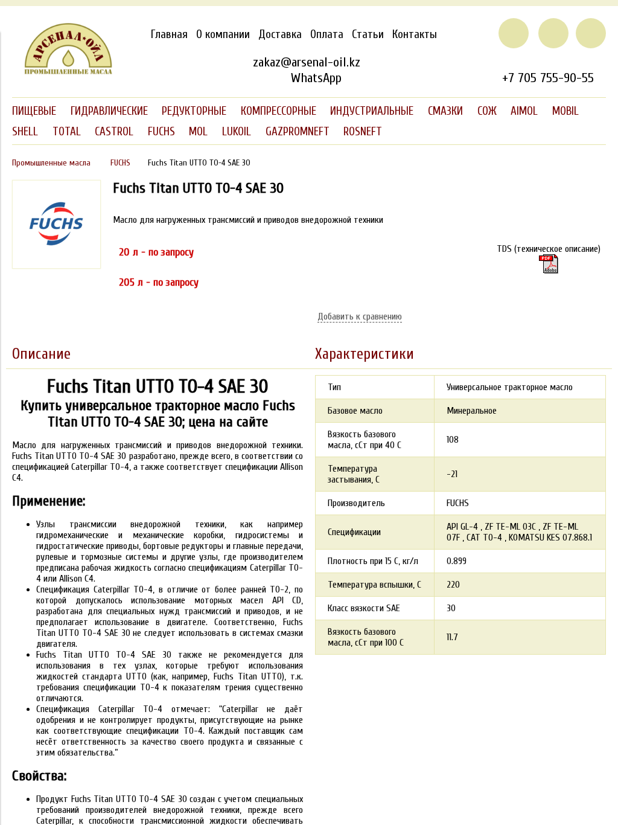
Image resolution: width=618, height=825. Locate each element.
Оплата (326, 34)
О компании (223, 34)
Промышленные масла (51, 163)
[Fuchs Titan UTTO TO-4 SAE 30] (56, 265)
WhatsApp (316, 78)
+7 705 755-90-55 (548, 78)
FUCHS (120, 163)
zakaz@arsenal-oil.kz (306, 62)
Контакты (414, 34)
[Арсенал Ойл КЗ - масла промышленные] (62, 71)
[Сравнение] (553, 33)
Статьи (368, 34)
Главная (169, 34)
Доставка (280, 34)
